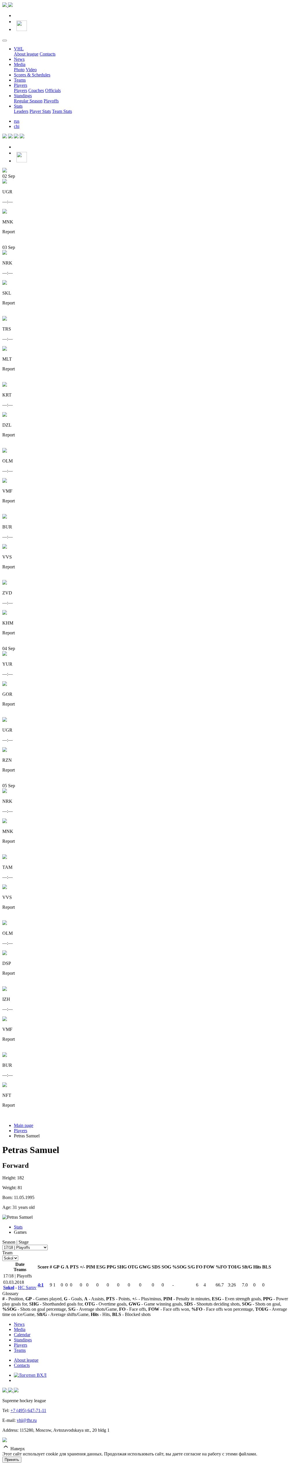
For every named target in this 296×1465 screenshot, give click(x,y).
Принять (12, 1459)
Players (20, 85)
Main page (23, 1125)
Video (31, 69)
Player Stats (40, 111)
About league (26, 54)
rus (16, 121)
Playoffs (51, 100)
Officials (53, 90)
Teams (20, 80)
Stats (18, 106)
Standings (23, 95)
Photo (19, 69)
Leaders (21, 111)
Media (19, 64)
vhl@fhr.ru (27, 1420)
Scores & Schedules (32, 74)
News (19, 59)
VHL (19, 48)
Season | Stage (15, 1242)
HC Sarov (27, 1287)
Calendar (22, 1334)
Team (7, 1252)
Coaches (36, 90)
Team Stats (62, 111)
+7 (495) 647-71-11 (28, 1410)
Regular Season (28, 100)
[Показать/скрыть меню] (4, 40)
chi (16, 126)
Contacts (48, 54)
